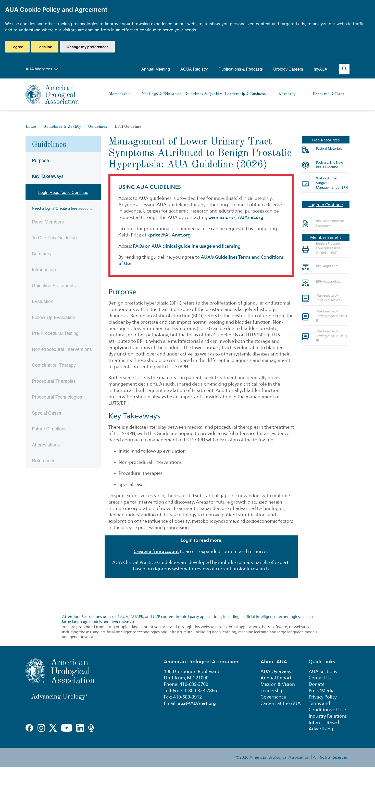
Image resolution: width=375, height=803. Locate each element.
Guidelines (97, 127)
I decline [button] (45, 47)
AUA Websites (39, 69)
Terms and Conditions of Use (327, 706)
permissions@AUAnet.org (235, 217)
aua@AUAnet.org (197, 703)
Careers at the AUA (280, 703)
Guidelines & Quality (203, 94)
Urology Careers (288, 69)
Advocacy (286, 94)
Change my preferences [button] (87, 47)
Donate (316, 684)
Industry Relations (328, 716)
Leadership (272, 690)
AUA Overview (276, 671)
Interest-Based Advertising (324, 725)
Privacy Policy (323, 697)
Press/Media (322, 690)
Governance (273, 697)
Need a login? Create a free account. (62, 208)
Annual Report (276, 677)
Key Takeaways (48, 176)
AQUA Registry (194, 69)
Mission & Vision (277, 684)
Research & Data (329, 94)
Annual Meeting (155, 69)
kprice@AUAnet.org (169, 235)
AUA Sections (323, 671)
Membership (120, 94)
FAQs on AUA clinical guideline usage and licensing (187, 246)
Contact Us (320, 677)
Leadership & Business (245, 94)
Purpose (40, 160)
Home (31, 127)
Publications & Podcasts (241, 69)
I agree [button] (17, 47)
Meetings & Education (161, 94)
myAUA (320, 69)
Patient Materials (329, 148)
